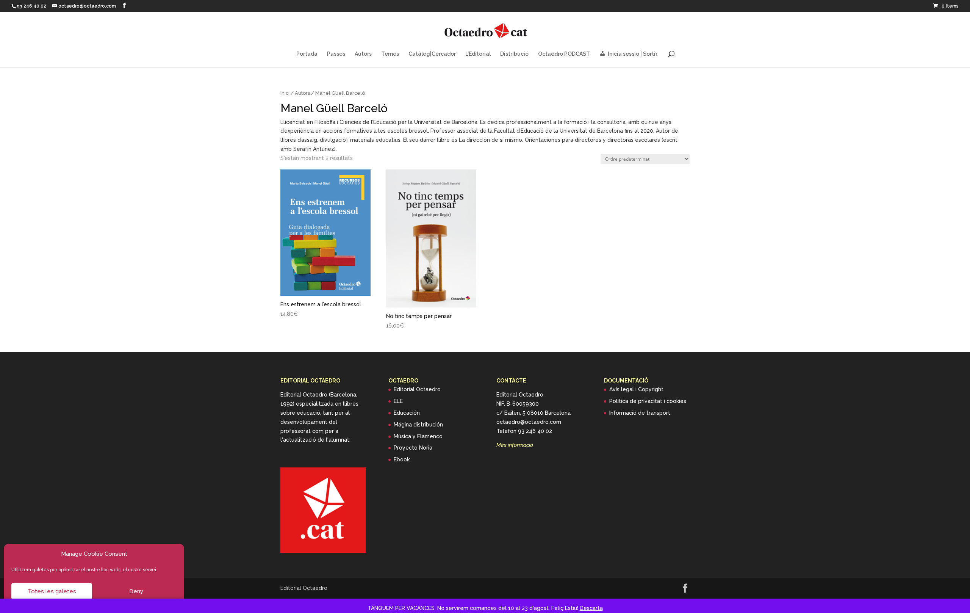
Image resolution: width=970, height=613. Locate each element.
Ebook (402, 459)
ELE (398, 401)
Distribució (514, 54)
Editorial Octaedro (417, 389)
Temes (390, 54)
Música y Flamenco (418, 436)
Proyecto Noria (413, 448)
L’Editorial (478, 54)
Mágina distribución (418, 425)
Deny (136, 591)
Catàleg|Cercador (432, 54)
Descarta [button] (591, 608)
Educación (407, 413)
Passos (336, 54)
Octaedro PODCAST (564, 54)
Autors (363, 54)
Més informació (514, 445)
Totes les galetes (52, 591)
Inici (284, 93)
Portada (307, 54)
